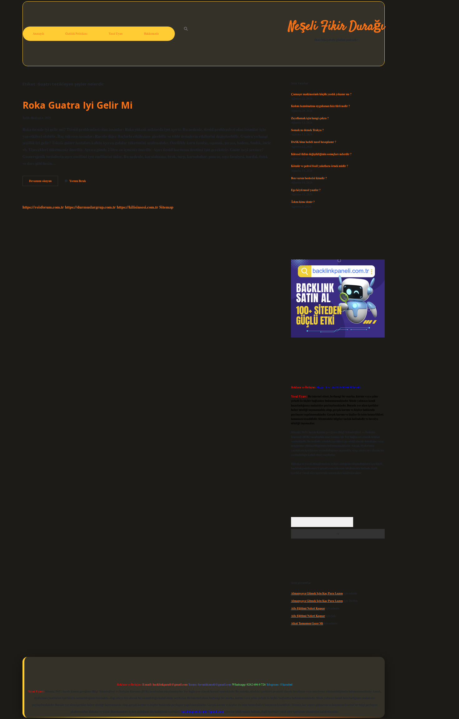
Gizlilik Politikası (76, 34)
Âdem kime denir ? (303, 201)
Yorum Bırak (77, 181)
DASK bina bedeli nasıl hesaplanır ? (313, 142)
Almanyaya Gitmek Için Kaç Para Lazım (317, 593)
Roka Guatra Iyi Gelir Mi (77, 105)
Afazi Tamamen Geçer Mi (307, 623)
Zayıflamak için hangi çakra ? (310, 118)
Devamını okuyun (43, 182)
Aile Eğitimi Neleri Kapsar (308, 608)
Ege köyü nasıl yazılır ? (306, 190)
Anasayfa (38, 34)
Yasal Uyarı (116, 34)
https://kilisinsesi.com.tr (137, 207)
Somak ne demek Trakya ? (307, 130)
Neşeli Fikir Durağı (336, 27)
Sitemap (166, 207)
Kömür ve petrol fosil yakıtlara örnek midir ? (319, 166)
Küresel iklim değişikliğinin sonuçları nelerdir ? (321, 154)
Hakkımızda (151, 34)
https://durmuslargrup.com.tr (90, 207)
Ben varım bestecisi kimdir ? (309, 178)
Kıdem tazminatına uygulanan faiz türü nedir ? (320, 106)
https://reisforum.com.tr (43, 207)
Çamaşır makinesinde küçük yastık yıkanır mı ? (321, 94)
